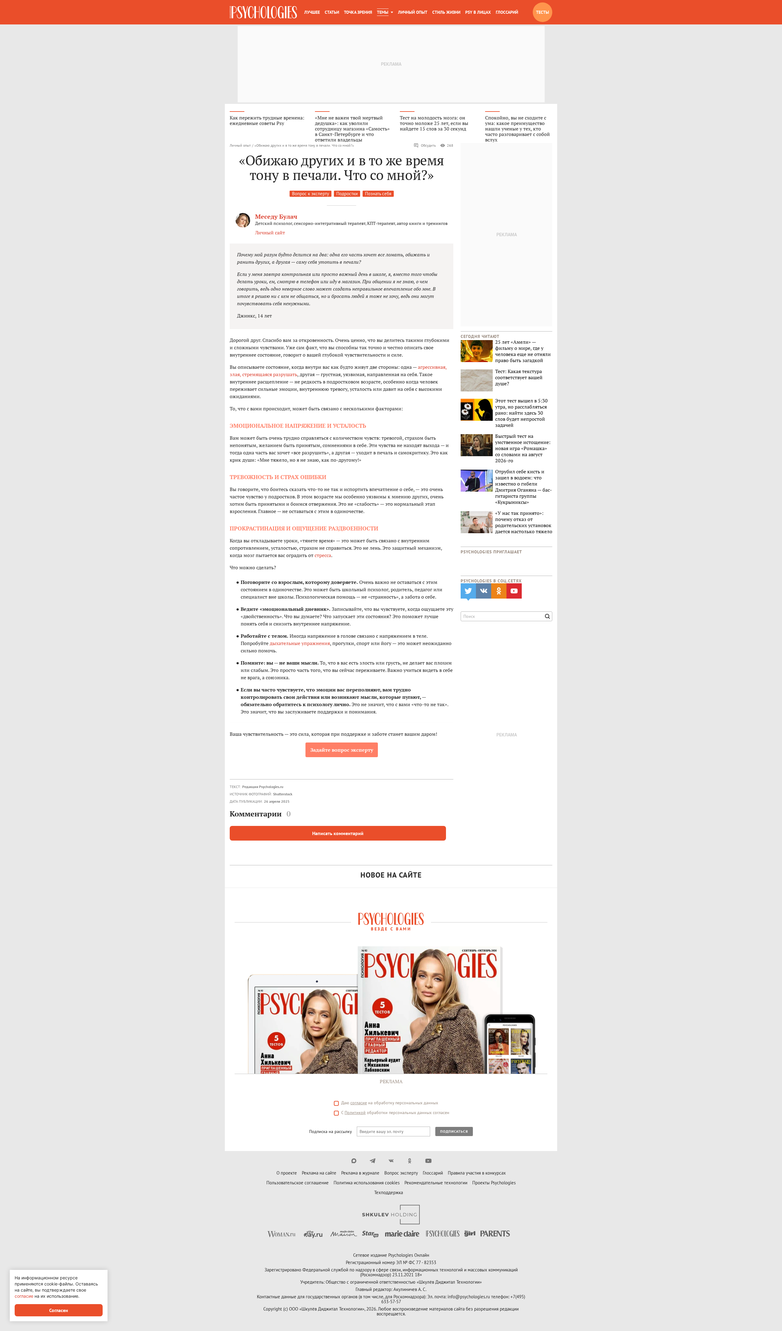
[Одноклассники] (410, 1160)
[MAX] (354, 1160)
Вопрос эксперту (401, 1173)
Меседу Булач (276, 216)
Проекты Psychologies (494, 1183)
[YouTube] (428, 1160)
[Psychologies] (263, 12)
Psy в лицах (478, 12)
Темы (382, 12)
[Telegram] (372, 1160)
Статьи (332, 12)
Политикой (355, 1112)
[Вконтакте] (391, 1160)
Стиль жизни (446, 12)
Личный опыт (412, 12)
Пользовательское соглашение (297, 1183)
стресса (323, 555)
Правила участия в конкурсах (477, 1173)
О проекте (286, 1173)
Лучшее (312, 12)
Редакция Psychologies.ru (262, 786)
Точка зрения (358, 12)
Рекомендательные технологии (435, 1183)
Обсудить (428, 145)
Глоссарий (507, 12)
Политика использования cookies (367, 1183)
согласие (358, 1103)
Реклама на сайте (319, 1173)
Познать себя (378, 193)
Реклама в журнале (360, 1173)
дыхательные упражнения (300, 643)
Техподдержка (388, 1192)
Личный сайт (270, 232)
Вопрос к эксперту (310, 193)
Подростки (347, 193)
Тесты (542, 12)
